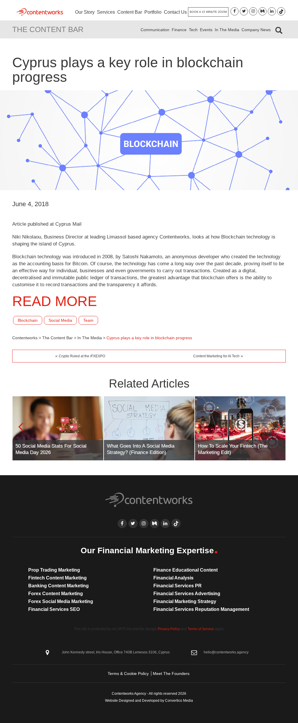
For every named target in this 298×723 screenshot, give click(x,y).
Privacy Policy (169, 629)
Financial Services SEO (54, 609)
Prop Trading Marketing (54, 570)
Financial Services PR (177, 585)
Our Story (85, 12)
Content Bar (129, 12)
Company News (256, 29)
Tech (193, 29)
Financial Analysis (173, 577)
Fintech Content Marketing (57, 577)
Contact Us (175, 12)
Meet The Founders (171, 673)
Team (88, 320)
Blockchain (28, 320)
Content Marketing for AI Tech (216, 356)
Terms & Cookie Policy (128, 673)
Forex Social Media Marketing (60, 601)
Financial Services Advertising (186, 593)
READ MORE (54, 301)
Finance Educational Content (185, 570)
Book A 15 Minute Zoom (208, 11)
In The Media (227, 29)
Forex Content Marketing (55, 593)
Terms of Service (201, 629)
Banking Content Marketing (58, 585)
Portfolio (153, 12)
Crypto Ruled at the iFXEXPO (82, 356)
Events (206, 29)
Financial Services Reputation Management (201, 609)
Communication (155, 29)
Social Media (60, 320)
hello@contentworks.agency (226, 652)
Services (106, 12)
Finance (179, 29)
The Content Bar (48, 29)
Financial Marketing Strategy (184, 601)
